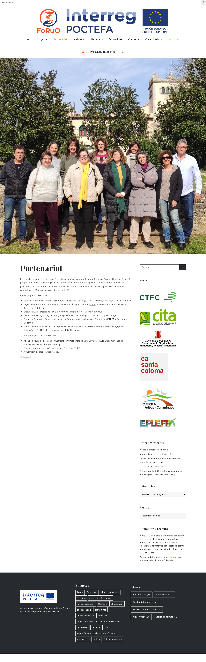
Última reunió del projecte (153, 466)
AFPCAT (99, 340)
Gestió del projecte (145, 602)
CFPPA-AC (113, 319)
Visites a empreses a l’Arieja (154, 449)
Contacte (133, 39)
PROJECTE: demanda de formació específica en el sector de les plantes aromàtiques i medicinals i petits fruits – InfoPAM (162, 539)
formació (81, 598)
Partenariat (60, 39)
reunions (96, 627)
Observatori (141, 616)
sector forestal (84, 633)
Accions (77, 39)
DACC (92, 304)
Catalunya (91, 592)
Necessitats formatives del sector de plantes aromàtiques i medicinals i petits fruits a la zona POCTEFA (163, 549)
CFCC (77, 348)
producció (103, 615)
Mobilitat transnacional (146, 609)
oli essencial (117, 604)
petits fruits (100, 610)
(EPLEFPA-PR (41, 330)
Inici (29, 39)
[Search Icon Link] (122, 52)
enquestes (114, 592)
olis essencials (84, 610)
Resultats (97, 39)
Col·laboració (141, 594)
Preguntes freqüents (102, 51)
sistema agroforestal (105, 633)
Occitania (102, 604)
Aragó (80, 592)
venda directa (83, 639)
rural (106, 627)
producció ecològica (87, 621)
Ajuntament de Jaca (33, 352)
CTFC (90, 300)
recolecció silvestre (109, 621)
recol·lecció (82, 627)
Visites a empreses (113, 639)
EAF (79, 311)
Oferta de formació (166, 616)
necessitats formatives (100, 598)
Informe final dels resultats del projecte (160, 454)
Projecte (42, 39)
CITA (93, 315)
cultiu (102, 592)
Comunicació (152, 39)
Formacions (115, 39)
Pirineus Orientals (85, 615)
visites (97, 639)
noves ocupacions (85, 604)
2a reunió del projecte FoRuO (154, 557)
